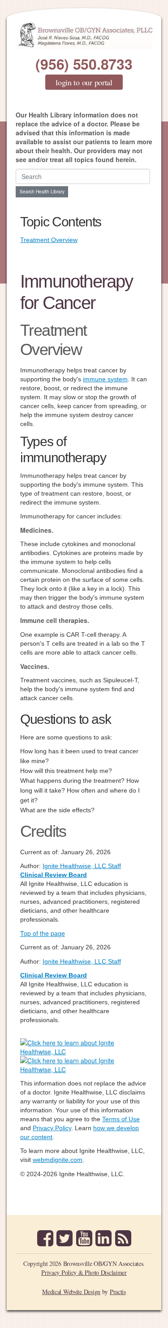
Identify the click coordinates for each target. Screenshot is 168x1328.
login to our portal (84, 82)
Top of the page (42, 933)
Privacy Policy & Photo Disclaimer (84, 1272)
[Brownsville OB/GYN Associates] (84, 35)
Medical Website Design (71, 1291)
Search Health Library (42, 191)
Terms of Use (121, 1119)
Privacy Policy (52, 1128)
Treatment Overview (49, 239)
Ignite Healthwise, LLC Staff (82, 961)
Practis (118, 1291)
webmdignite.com (57, 1159)
